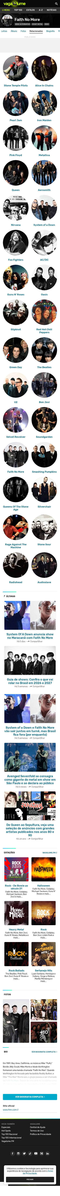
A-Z (41, 10)
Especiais (5, 1127)
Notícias (51, 10)
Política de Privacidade (40, 1134)
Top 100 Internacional (11, 1138)
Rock (47, 24)
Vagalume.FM (49, 853)
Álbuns (14, 31)
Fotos (23, 31)
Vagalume (14, 4)
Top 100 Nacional (9, 1134)
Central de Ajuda (37, 1127)
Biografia (50, 31)
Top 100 (18, 10)
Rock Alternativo (22, 24)
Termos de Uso (37, 1131)
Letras (4, 31)
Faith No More (27, 19)
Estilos (30, 10)
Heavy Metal (37, 24)
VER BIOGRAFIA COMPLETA (44, 1052)
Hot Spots (6, 1131)
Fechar (30, 1179)
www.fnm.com (9, 1110)
